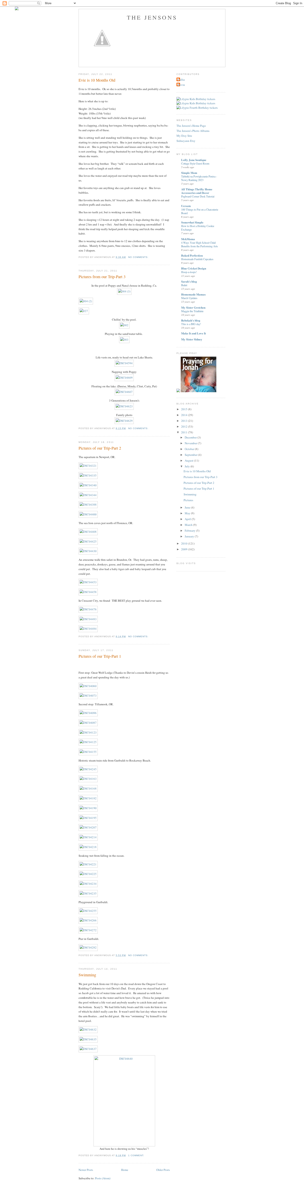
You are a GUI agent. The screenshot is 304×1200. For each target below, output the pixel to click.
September (191, 455)
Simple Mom (189, 173)
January (190, 536)
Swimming (87, 974)
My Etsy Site (184, 136)
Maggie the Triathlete (192, 311)
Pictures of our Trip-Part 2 (100, 448)
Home (124, 1170)
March (189, 525)
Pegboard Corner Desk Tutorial (197, 196)
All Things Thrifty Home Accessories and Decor (196, 191)
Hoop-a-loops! (189, 272)
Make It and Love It (193, 333)
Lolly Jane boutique (193, 160)
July (188, 466)
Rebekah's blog (190, 320)
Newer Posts (86, 1170)
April (188, 519)
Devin (181, 85)
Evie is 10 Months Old (97, 80)
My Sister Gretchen (193, 307)
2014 (184, 415)
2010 (184, 543)
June (188, 507)
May (188, 513)
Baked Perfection (192, 255)
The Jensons (152, 17)
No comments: (138, 257)
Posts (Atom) (102, 1178)
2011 (184, 432)
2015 (184, 409)
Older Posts (163, 1170)
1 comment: (136, 1155)
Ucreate (186, 206)
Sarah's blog (189, 281)
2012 (184, 426)
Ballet (184, 285)
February (190, 531)
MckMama (188, 239)
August (189, 460)
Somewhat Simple (192, 222)
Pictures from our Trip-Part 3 (102, 276)
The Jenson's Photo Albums (192, 131)
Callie (181, 80)
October (190, 449)
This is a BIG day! (191, 324)
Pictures (188, 500)
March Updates (189, 298)
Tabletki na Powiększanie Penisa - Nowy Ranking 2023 (199, 178)
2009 (184, 549)
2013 (184, 421)
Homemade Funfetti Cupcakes (197, 259)
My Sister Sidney (191, 339)
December (191, 437)
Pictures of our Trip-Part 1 (100, 656)
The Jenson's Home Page (191, 126)
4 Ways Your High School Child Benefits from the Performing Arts (199, 244)
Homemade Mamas (193, 294)
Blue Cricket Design (193, 268)
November (191, 443)
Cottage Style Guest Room (195, 163)
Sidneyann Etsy (185, 141)
